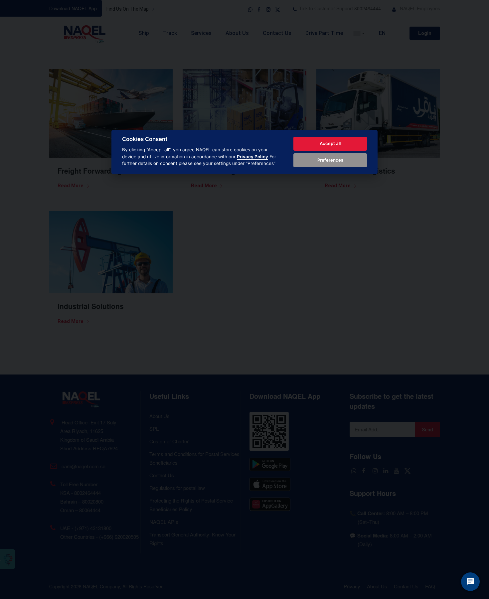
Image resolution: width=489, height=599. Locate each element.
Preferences (330, 160)
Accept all (330, 143)
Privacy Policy (252, 156)
